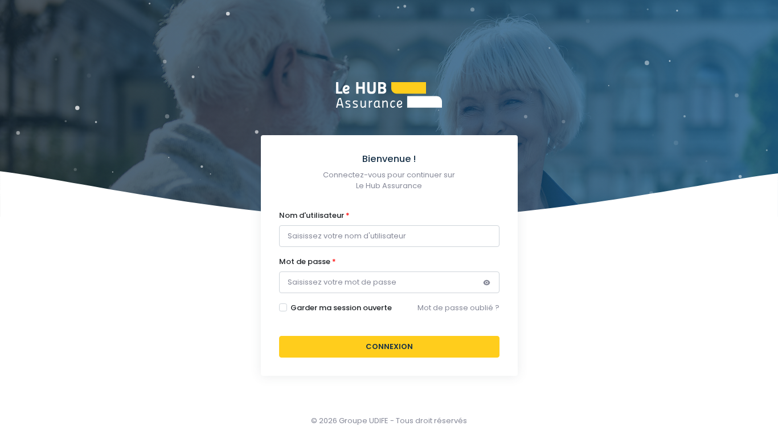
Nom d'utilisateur (311, 215)
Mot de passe (304, 261)
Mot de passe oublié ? (458, 307)
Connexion (389, 346)
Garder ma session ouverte (341, 307)
